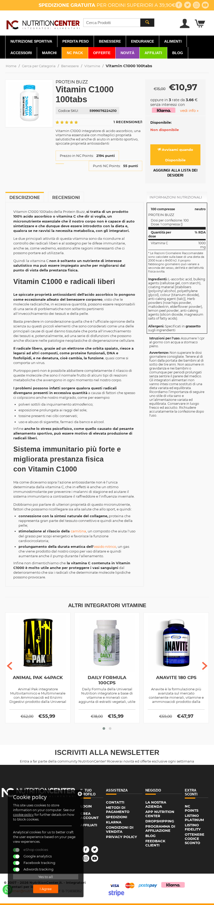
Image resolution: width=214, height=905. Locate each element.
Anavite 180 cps (176, 677)
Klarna (113, 822)
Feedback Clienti (155, 843)
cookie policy (23, 815)
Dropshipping (159, 821)
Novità (127, 53)
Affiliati (153, 53)
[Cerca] (147, 23)
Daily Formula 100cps (107, 680)
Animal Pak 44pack (38, 677)
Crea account (89, 815)
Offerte (101, 53)
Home (11, 66)
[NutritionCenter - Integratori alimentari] (43, 24)
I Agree (46, 889)
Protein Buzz (72, 81)
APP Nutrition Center (159, 814)
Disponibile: (160, 122)
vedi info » (189, 110)
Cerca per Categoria (39, 66)
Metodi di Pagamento (117, 809)
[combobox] (118, 22)
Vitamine (92, 66)
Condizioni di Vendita (119, 829)
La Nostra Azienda (155, 804)
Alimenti (173, 41)
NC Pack (75, 53)
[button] (104, 728)
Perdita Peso (75, 41)
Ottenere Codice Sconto (194, 838)
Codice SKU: (68, 111)
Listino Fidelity (193, 827)
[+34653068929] (8, 890)
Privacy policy (121, 837)
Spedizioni (116, 817)
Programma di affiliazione (160, 828)
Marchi (49, 53)
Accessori (21, 53)
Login (86, 806)
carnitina (78, 531)
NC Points (191, 808)
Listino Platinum (194, 817)
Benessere (110, 41)
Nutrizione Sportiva (31, 41)
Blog (177, 53)
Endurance (142, 41)
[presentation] (10, 666)
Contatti (115, 802)
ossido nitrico (105, 546)
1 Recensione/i (128, 122)
